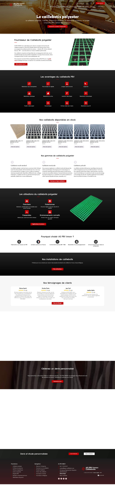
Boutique (93, 6)
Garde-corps (86, 6)
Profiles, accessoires (63, 6)
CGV (101, 472)
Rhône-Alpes (63, 473)
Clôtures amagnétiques (75, 6)
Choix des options (15, 146)
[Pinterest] (61, 478)
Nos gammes (53, 6)
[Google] (66, 478)
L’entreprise (101, 6)
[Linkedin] (59, 478)
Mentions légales (96, 472)
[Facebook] (63, 478)
